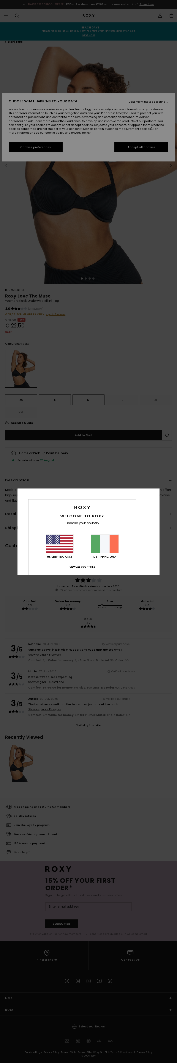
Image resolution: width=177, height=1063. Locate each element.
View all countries (82, 566)
